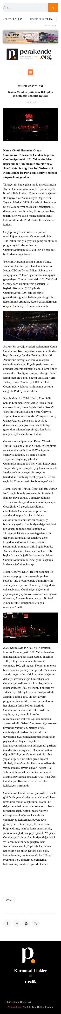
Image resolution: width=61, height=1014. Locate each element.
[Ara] (53, 7)
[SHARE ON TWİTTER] (17, 923)
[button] (30, 72)
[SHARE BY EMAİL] (26, 923)
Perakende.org (14, 1007)
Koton (9, 900)
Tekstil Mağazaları (30, 86)
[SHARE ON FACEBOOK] (7, 923)
